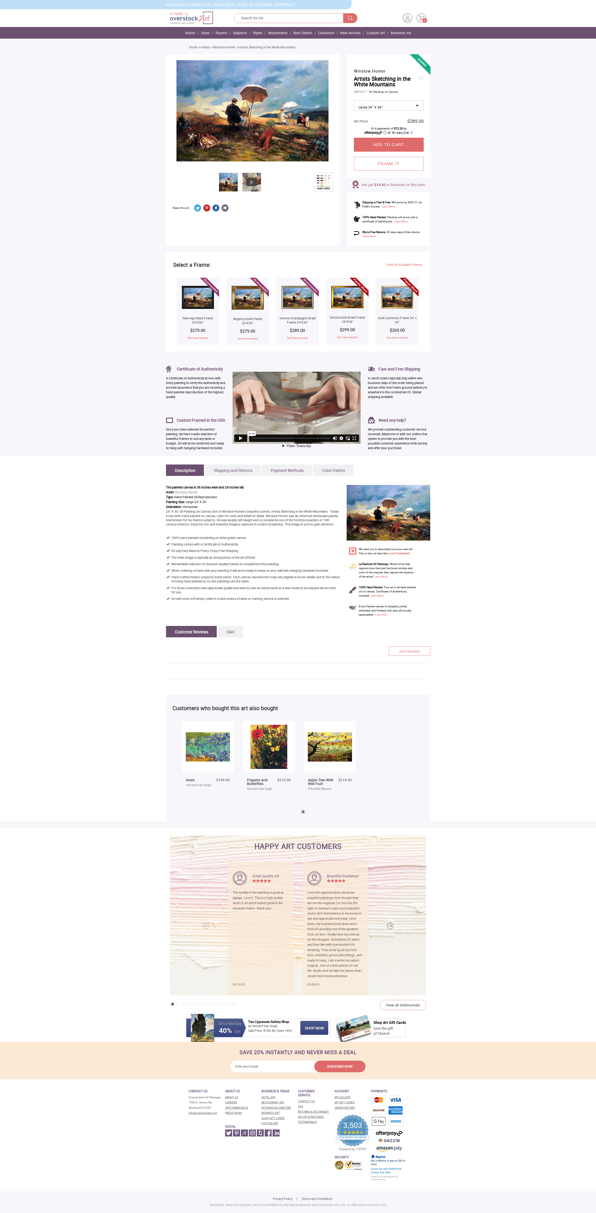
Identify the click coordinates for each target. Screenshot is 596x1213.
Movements (278, 32)
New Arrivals (350, 32)
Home (193, 47)
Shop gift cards (272, 1118)
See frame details (197, 338)
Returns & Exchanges (313, 1111)
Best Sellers (302, 32)
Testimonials (307, 1122)
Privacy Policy (282, 1199)
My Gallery (343, 1097)
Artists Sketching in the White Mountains (267, 47)
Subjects (240, 32)
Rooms (221, 32)
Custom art (269, 1123)
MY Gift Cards (345, 1102)
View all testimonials (403, 1005)
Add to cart (388, 144)
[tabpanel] (208, 758)
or (400, 132)
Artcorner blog (236, 1107)
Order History (345, 1107)
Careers (231, 1102)
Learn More (388, 206)
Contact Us (306, 1101)
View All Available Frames (404, 264)
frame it (389, 163)
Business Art (401, 32)
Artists (190, 32)
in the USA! (380, 614)
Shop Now (314, 1028)
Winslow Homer (224, 47)
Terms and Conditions (316, 1199)
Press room (233, 1113)
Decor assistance (311, 1117)
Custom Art (375, 32)
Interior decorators (276, 1107)
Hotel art (268, 1097)
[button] (390, 925)
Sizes (205, 32)
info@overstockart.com (203, 1113)
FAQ (300, 1106)
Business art (270, 1113)
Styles (257, 32)
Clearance (326, 32)
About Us (231, 1097)
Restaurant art (272, 1102)
